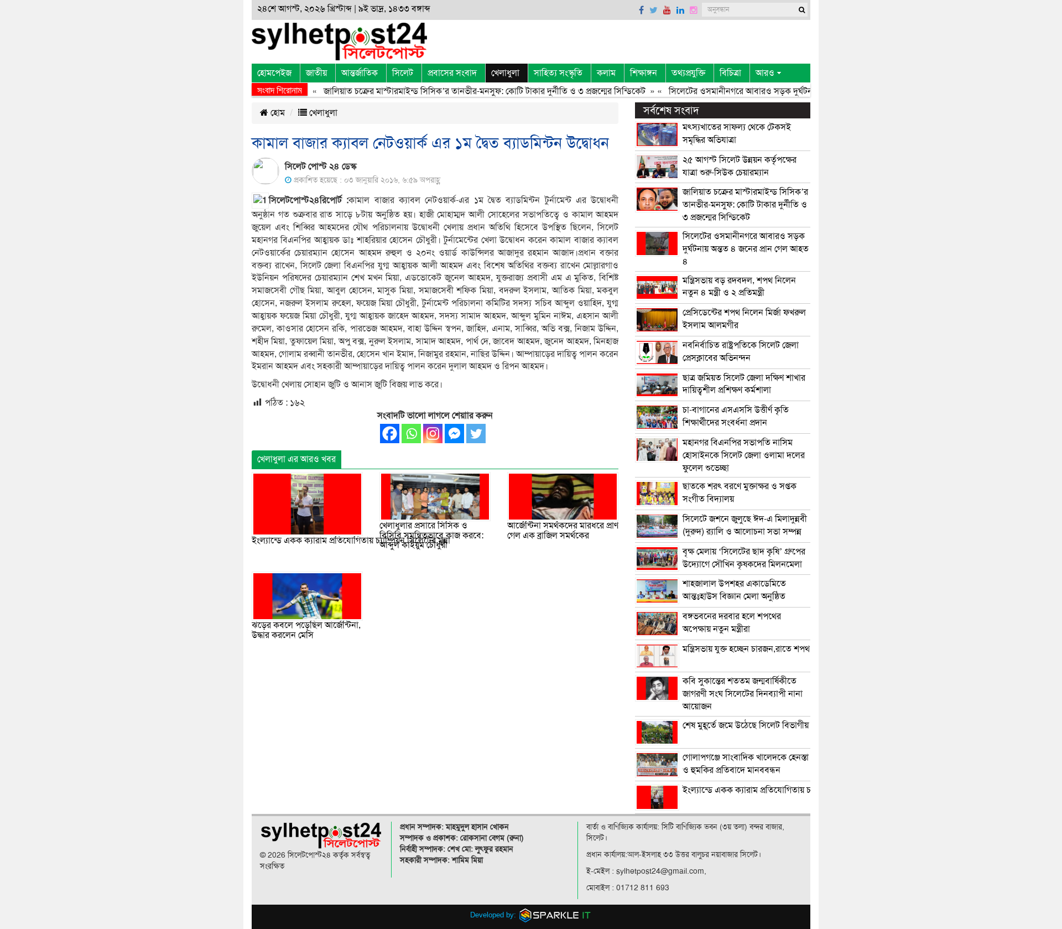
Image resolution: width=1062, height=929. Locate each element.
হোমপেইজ (274, 73)
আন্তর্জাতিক (359, 73)
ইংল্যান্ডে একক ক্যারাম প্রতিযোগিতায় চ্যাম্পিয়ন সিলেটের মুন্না (351, 540)
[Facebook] (389, 433)
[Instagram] (432, 433)
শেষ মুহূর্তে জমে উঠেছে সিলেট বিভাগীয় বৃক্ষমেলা (761, 725)
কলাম (606, 73)
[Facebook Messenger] (454, 433)
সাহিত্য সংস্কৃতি (558, 73)
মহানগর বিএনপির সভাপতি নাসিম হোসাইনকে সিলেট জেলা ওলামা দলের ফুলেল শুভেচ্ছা (744, 455)
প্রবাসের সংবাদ (452, 73)
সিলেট (402, 73)
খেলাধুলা (505, 73)
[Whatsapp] (411, 433)
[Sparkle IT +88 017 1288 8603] (555, 915)
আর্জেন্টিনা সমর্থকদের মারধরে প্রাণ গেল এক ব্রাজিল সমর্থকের (562, 530)
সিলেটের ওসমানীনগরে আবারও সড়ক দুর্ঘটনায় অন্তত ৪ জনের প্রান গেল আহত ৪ (781, 91)
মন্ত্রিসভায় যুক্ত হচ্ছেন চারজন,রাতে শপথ (746, 649)
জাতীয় (316, 73)
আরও (765, 73)
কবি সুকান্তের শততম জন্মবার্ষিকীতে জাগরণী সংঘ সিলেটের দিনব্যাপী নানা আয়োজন (743, 694)
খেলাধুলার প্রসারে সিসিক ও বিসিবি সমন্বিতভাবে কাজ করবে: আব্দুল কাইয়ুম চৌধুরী (431, 535)
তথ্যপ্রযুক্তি (688, 73)
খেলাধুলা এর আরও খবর (296, 459)
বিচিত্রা (730, 73)
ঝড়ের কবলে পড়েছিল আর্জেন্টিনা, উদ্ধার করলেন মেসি (306, 630)
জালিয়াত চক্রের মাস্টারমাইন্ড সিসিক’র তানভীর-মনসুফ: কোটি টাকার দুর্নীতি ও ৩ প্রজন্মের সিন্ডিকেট (467, 91)
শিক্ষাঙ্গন (643, 73)
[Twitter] (476, 433)
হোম (276, 112)
